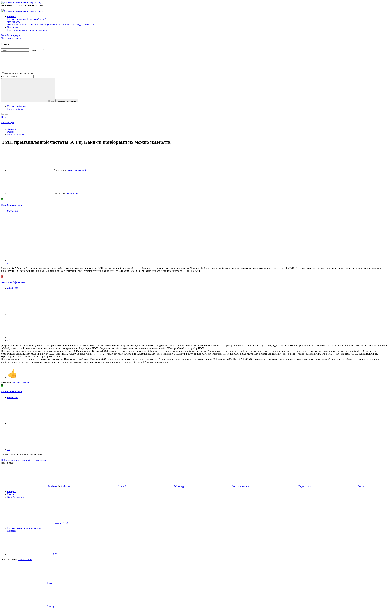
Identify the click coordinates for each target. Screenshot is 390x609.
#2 (8, 340)
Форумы (11, 16)
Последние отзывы (17, 30)
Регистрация (7, 122)
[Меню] (2, 9)
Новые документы (62, 24)
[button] (56, 73)
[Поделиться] (30, 236)
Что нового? (13, 22)
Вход (3, 117)
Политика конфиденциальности (24, 528)
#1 (8, 263)
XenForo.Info (25, 559)
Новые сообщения (16, 19)
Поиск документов (37, 30)
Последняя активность (84, 24)
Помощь (11, 531)
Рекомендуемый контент (20, 24)
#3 (8, 449)
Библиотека (13, 27)
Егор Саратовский (76, 170)
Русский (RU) (60, 523)
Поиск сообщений (36, 19)
